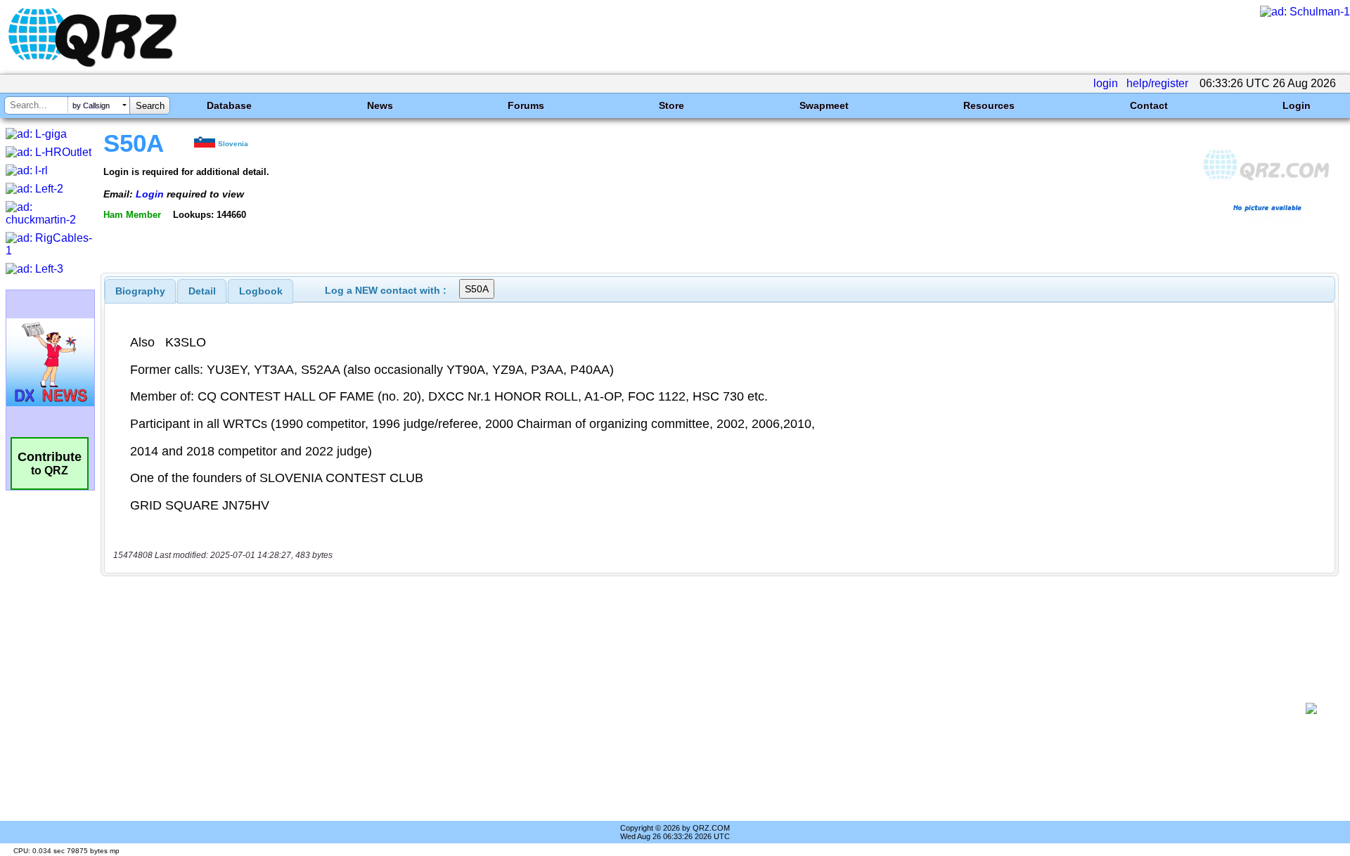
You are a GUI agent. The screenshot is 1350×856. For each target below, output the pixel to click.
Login (1296, 105)
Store (671, 105)
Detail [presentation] (202, 291)
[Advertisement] (703, 708)
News (380, 105)
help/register (1157, 83)
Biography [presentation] (140, 291)
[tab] (140, 291)
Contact (1149, 105)
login (1105, 83)
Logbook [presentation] (261, 291)
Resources (989, 105)
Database (229, 105)
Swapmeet (824, 105)
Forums (526, 105)
